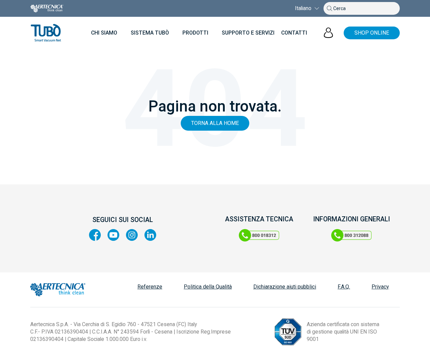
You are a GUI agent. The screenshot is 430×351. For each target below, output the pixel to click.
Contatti (294, 33)
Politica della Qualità (208, 286)
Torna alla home (215, 123)
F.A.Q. (344, 286)
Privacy (380, 286)
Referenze (149, 286)
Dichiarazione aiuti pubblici (284, 286)
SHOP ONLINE (371, 33)
